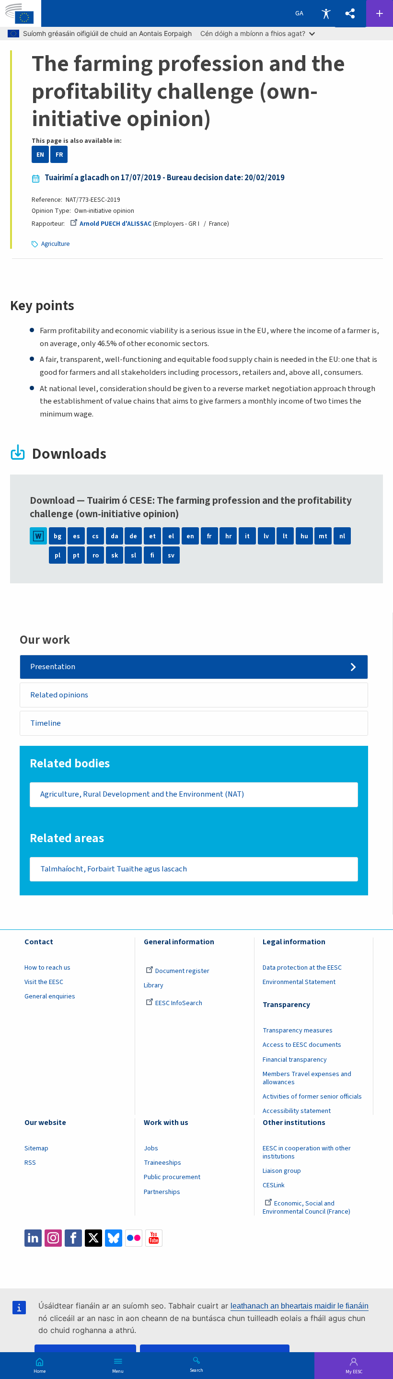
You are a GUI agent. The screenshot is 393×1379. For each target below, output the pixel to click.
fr (209, 536)
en (190, 536)
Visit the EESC (43, 982)
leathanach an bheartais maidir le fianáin (300, 1306)
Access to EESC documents (302, 1045)
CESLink (274, 1185)
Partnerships (162, 1192)
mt (323, 536)
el (171, 536)
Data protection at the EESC (302, 968)
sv (171, 555)
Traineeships (162, 1163)
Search (196, 1370)
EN (40, 154)
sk (114, 555)
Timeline (45, 723)
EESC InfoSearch (178, 1003)
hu (304, 536)
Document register (182, 971)
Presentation (52, 666)
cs (95, 536)
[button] (350, 13)
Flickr (133, 1238)
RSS (30, 1163)
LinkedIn (33, 1238)
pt (76, 555)
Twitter (93, 1238)
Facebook (73, 1238)
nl (342, 536)
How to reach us (47, 968)
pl (57, 555)
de (133, 536)
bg (57, 536)
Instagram (53, 1238)
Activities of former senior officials (312, 1096)
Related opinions (59, 695)
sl (133, 555)
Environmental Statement (299, 982)
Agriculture (55, 243)
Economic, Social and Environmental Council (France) (307, 1208)
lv (266, 536)
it (247, 536)
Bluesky (113, 1238)
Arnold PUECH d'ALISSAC (115, 223)
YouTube (153, 1238)
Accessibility (325, 13)
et (152, 536)
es (76, 536)
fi (152, 555)
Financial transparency (295, 1060)
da (114, 536)
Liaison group (282, 1171)
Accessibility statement (297, 1111)
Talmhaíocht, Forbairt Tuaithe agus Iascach (113, 869)
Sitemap (36, 1148)
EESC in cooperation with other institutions (307, 1152)
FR (59, 154)
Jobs (151, 1148)
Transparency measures (298, 1030)
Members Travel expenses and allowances (307, 1078)
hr (228, 536)
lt (285, 536)
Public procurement (172, 1177)
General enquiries (49, 996)
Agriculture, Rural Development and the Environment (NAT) (142, 794)
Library (153, 985)
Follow (379, 13)
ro (95, 555)
